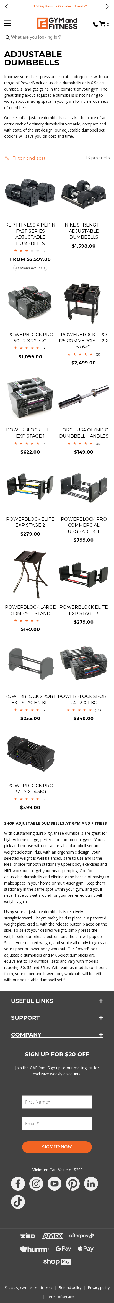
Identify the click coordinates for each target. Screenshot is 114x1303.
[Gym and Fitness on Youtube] (54, 1184)
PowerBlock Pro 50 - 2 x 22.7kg (30, 337)
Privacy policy (99, 1287)
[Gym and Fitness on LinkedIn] (91, 1184)
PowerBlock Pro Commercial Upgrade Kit (84, 525)
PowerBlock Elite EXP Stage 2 (30, 522)
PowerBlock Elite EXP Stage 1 (30, 433)
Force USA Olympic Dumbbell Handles (83, 433)
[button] (102, 24)
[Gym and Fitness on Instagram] (36, 1184)
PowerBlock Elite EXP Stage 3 (83, 610)
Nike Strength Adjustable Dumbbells (84, 231)
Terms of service (60, 1296)
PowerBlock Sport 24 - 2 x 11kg (84, 699)
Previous (7, 6)
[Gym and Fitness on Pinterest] (73, 1184)
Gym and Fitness (36, 1288)
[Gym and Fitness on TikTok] (18, 1202)
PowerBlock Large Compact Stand (30, 610)
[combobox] (57, 38)
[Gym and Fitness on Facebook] (18, 1184)
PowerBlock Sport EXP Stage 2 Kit (30, 699)
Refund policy (70, 1287)
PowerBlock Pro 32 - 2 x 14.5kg (30, 788)
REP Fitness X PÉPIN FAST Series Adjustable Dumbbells (30, 234)
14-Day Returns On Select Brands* (57, 6)
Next (107, 6)
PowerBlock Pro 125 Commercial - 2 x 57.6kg (84, 341)
